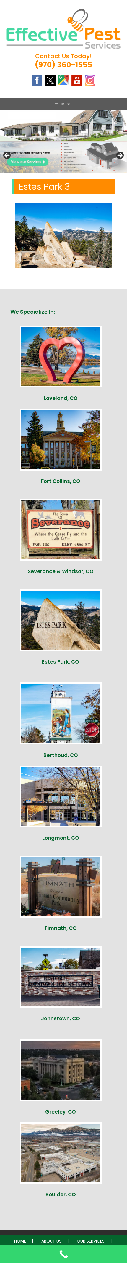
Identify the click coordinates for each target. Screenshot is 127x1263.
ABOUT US (51, 1241)
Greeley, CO (60, 1111)
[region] (63, 157)
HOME (20, 1241)
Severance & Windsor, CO (61, 571)
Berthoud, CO (60, 755)
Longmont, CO (60, 837)
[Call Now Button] (63, 1254)
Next (119, 155)
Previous (7, 155)
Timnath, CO (60, 928)
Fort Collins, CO (60, 481)
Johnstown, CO (60, 1018)
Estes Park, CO (60, 661)
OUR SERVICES (91, 1241)
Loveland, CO (61, 398)
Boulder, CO (60, 1194)
